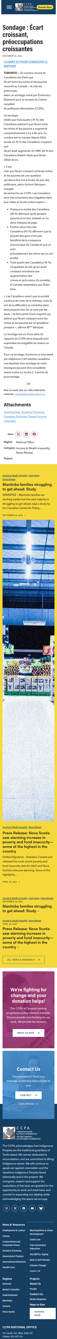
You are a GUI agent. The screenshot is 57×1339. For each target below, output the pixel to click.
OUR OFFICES (27, 1103)
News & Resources (14, 1224)
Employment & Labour (14, 1230)
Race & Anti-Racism (40, 1259)
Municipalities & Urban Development (41, 1232)
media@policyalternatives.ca (30, 394)
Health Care (9, 1267)
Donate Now (45, 7)
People (33, 1288)
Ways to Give (37, 1304)
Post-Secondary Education (38, 1247)
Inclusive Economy (12, 1250)
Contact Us (36, 1294)
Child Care (35, 1239)
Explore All (35, 1270)
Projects (34, 1278)
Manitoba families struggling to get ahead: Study (27, 486)
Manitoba (7, 1300)
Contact (26, 1095)
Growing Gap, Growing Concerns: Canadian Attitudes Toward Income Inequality (25, 416)
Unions (6, 1235)
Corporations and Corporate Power (11, 1243)
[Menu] (9, 7)
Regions (7, 1278)
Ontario (6, 1306)
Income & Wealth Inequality (15, 475)
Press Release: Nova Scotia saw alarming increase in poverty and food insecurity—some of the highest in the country (28, 841)
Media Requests (38, 1299)
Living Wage (33, 475)
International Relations (14, 1261)
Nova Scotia (9, 1311)
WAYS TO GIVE (25, 1032)
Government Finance (13, 1256)
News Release (9, 479)
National (7, 1283)
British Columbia (11, 1289)
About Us (35, 1283)
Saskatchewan (10, 1294)
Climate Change (38, 1265)
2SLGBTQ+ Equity (39, 1254)
